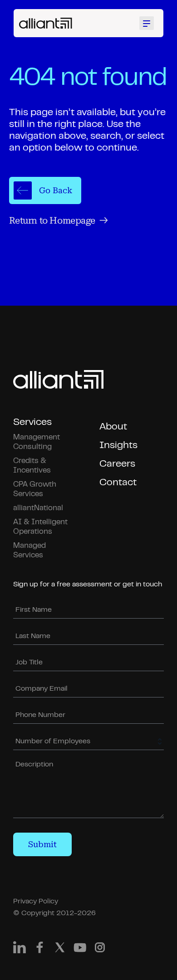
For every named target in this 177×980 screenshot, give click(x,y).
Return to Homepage (52, 220)
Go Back (55, 190)
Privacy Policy (35, 901)
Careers (117, 464)
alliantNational (38, 508)
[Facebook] (39, 949)
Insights (118, 445)
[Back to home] (45, 23)
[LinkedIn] (19, 949)
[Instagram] (99, 949)
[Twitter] (60, 949)
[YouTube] (80, 949)
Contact (118, 482)
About (113, 427)
